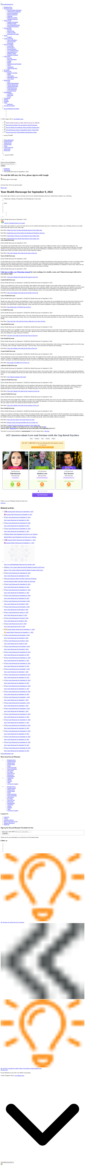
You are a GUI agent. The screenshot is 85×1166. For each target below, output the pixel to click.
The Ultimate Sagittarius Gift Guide (16, 377)
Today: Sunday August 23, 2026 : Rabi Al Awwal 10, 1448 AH (22, 122)
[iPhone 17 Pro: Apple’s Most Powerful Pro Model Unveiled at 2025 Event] (24, 567)
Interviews (10, 104)
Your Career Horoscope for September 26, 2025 (16, 655)
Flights (9, 74)
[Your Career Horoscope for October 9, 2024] (16, 641)
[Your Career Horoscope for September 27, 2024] (17, 590)
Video (5, 102)
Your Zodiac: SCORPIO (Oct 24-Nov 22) (18, 362)
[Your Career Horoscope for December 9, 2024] (17, 635)
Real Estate (10, 43)
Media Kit (6, 824)
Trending (6, 101)
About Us (6, 817)
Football (9, 37)
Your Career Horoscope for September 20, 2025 (16, 677)
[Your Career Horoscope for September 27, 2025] (17, 657)
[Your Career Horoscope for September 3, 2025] (17, 703)
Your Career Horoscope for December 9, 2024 (16, 638)
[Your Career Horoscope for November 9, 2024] (17, 646)
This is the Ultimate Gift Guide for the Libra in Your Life (22, 348)
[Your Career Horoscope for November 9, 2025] (17, 601)
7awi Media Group (18, 119)
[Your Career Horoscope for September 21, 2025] (17, 686)
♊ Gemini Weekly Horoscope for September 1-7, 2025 (18, 632)
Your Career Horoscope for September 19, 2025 (16, 728)
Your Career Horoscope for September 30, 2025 (16, 694)
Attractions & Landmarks (14, 11)
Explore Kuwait (8, 8)
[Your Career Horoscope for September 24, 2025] (17, 736)
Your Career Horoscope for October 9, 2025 (15, 621)
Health (9, 62)
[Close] (1, 3)
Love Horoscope (11, 90)
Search (3, 165)
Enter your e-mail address (8, 831)
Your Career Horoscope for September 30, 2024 (16, 525)
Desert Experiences (12, 14)
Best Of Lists (10, 31)
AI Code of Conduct (9, 105)
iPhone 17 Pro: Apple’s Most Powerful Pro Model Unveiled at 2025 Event (23, 570)
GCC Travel (10, 79)
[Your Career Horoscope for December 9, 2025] (17, 607)
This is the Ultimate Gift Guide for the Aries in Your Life (22, 253)
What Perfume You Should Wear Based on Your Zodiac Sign (23, 238)
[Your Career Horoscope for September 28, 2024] (17, 573)
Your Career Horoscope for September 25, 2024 (16, 531)
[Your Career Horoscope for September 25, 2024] (17, 528)
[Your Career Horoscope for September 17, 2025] (17, 719)
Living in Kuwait (8, 38)
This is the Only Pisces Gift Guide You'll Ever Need (20, 419)
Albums (6, 99)
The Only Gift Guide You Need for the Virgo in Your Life (22, 335)
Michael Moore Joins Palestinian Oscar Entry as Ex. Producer (20, 537)
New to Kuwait (11, 41)
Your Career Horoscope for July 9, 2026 (14, 626)
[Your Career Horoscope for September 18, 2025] (17, 680)
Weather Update (11, 53)
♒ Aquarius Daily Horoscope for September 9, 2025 (18, 514)
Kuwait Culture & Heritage (14, 10)
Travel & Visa (7, 71)
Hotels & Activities (12, 17)
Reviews (9, 29)
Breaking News (8, 7)
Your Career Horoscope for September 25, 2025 (16, 666)
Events (9, 96)
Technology (7, 98)
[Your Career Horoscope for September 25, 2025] (17, 663)
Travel (9, 65)
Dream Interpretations (13, 83)
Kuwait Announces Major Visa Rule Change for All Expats (19, 581)
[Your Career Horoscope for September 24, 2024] (17, 517)
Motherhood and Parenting (14, 64)
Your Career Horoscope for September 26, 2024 (16, 598)
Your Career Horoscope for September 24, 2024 (16, 520)
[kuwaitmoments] (7, 753)
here (45, 427)
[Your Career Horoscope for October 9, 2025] (16, 618)
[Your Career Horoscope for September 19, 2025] (17, 725)
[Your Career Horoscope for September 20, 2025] (17, 674)
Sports (5, 35)
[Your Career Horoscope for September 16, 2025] (17, 714)
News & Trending (8, 44)
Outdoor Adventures (12, 22)
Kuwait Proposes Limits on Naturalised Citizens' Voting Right (22, 130)
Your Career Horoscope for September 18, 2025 (16, 683)
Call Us (6, 818)
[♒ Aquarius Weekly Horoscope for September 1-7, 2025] (20, 540)
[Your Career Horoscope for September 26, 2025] (17, 652)
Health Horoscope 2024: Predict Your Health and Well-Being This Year (26, 233)
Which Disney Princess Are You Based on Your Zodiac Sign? (23, 236)
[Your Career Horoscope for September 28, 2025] (17, 748)
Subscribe (5, 833)
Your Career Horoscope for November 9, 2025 (16, 604)
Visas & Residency (12, 40)
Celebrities (10, 93)
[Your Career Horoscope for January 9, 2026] (16, 612)
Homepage (7, 168)
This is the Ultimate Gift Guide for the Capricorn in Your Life (23, 391)
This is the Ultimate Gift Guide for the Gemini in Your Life (22, 293)
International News (12, 52)
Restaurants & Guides (13, 34)
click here (46, 431)
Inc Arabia (6, 70)
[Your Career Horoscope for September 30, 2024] (17, 523)
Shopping (9, 16)
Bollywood (10, 95)
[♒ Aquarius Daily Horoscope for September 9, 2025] (18, 511)
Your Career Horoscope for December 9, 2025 (16, 609)
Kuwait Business (11, 49)
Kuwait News (11, 47)
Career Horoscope (12, 89)
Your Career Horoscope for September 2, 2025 (16, 711)
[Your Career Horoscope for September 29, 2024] (17, 584)
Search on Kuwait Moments (8, 162)
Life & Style (7, 56)
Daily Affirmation (12, 59)
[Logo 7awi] (4, 1070)
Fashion (9, 61)
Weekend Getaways (12, 19)
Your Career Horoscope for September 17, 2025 (16, 722)
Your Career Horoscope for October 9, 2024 (15, 643)
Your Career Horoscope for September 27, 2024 (16, 592)
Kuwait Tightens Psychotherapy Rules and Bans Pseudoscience (22, 127)
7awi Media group (19, 1075)
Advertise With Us (9, 820)
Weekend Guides (11, 23)
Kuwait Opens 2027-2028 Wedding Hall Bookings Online (21, 132)
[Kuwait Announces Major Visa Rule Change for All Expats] (20, 578)
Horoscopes (7, 80)
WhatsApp (13, 428)
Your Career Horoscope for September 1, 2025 (16, 700)
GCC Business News (13, 50)
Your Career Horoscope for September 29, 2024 (16, 587)
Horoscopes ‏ (7, 170)
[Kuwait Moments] (7, 4)
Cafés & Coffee (11, 32)
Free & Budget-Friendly (13, 25)
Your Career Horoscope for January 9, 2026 (15, 615)
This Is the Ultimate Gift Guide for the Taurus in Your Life (22, 277)
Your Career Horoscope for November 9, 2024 (16, 649)
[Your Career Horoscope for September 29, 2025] (17, 742)
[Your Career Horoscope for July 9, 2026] (15, 623)
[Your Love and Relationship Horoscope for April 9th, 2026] (19, 561)
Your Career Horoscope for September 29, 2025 (16, 745)
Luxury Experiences (12, 13)
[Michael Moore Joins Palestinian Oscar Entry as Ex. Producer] (21, 534)
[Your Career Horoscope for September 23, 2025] (17, 731)
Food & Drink (7, 28)
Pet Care (9, 58)
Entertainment (7, 92)
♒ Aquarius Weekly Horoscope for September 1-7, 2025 (19, 543)
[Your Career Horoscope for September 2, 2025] (17, 708)
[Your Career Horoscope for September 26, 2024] (17, 595)
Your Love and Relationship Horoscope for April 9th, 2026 (19, 564)
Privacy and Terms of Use (11, 821)
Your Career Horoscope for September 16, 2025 (16, 717)
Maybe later (4, 188)
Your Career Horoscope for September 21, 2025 (16, 688)
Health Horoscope (12, 87)
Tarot (8, 82)
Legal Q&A (10, 46)
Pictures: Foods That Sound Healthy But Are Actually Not (22, 422)
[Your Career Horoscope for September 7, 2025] (17, 669)
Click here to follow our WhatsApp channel (15, 272)
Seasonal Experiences (13, 26)
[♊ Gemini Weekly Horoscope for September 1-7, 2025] (19, 629)
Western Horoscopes (12, 85)
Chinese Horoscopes (12, 86)
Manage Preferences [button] (9, 823)
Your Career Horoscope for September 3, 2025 (16, 705)
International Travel (12, 77)
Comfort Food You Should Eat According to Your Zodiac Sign (23, 425)
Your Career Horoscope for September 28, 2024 (16, 575)
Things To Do (7, 20)
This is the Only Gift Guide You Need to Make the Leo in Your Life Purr (26, 321)
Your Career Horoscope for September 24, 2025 (16, 739)
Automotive (10, 67)
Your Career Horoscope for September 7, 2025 (16, 672)
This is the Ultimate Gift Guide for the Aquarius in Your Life (23, 405)
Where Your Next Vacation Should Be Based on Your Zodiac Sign (24, 230)
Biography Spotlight (12, 55)
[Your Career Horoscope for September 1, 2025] (17, 697)
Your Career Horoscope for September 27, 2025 (16, 660)
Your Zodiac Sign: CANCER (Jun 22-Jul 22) (19, 307)
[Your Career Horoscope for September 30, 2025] (17, 691)
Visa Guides (10, 76)
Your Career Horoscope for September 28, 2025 (16, 750)
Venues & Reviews (12, 68)
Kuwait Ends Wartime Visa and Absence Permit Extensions (21, 125)
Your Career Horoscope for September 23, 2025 (16, 734)
